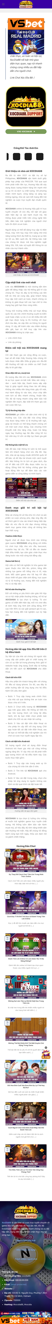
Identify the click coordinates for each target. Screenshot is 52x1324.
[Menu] (3, 4)
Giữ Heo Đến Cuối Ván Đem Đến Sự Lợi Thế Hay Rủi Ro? (26, 1086)
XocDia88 (6, 1222)
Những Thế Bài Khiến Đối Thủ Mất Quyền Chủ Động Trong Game (26, 1044)
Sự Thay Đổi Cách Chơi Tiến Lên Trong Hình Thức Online (26, 875)
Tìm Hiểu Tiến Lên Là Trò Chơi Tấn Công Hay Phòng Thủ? (26, 1171)
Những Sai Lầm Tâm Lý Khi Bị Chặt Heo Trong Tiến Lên (26, 1002)
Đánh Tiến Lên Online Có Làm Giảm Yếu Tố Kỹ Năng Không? (26, 960)
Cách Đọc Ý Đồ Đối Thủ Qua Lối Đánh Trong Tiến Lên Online (26, 918)
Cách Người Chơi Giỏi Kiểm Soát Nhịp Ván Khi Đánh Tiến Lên (26, 1129)
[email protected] (19, 1284)
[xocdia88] (26, 4)
